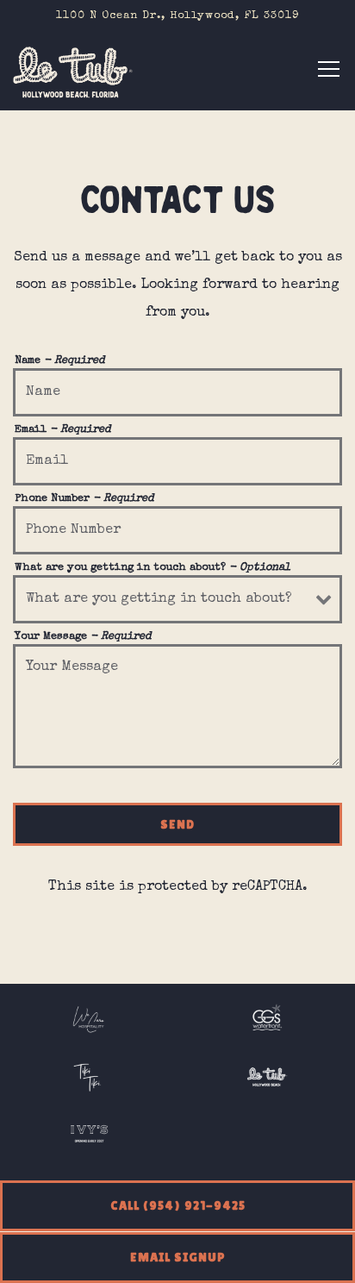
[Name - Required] (177, 392)
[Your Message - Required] (177, 706)
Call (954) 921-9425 (178, 1205)
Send (177, 824)
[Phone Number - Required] (177, 530)
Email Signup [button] (178, 1257)
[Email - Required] (177, 461)
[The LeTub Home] (73, 71)
